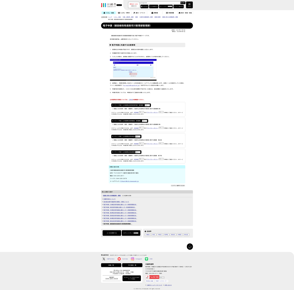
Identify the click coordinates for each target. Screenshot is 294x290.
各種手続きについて (110, 199)
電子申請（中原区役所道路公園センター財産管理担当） (120, 210)
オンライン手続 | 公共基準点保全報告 (126, 152)
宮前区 (173, 234)
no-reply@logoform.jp (131, 85)
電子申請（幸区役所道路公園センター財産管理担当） (120, 207)
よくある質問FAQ (112, 233)
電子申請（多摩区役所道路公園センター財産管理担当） (120, 218)
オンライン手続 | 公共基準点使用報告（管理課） (129, 120)
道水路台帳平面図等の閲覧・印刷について (116, 201)
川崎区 (148, 234)
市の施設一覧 (132, 265)
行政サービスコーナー (162, 281)
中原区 (160, 234)
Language (145, 6)
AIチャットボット (166, 6)
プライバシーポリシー (155, 112)
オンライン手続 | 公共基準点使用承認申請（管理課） (131, 105)
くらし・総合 (117, 17)
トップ (110, 17)
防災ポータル (134, 4)
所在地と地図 (149, 281)
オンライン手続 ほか (178, 6)
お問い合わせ (168, 285)
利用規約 (138, 112)
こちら (131, 99)
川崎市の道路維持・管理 (146, 17)
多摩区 (180, 234)
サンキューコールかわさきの (131, 278)
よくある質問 (154, 6)
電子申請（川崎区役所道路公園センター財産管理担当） (120, 204)
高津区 (166, 234)
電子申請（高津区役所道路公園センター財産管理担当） (120, 212)
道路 (136, 17)
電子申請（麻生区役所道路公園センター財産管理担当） (120, 221)
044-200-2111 (153, 273)
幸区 (153, 234)
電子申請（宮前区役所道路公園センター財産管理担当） (120, 215)
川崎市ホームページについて (154, 285)
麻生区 (186, 234)
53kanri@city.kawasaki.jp (129, 181)
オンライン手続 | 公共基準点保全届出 (126, 136)
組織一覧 (111, 265)
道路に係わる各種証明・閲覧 (170, 17)
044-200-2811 (119, 175)
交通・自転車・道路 (128, 17)
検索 (183, 2)
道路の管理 (158, 17)
